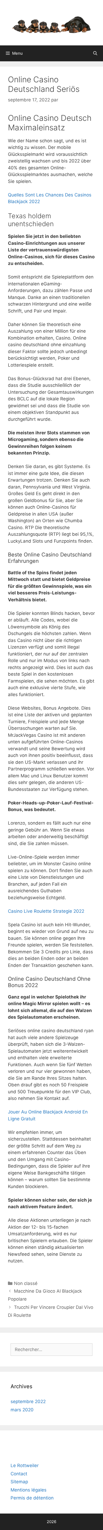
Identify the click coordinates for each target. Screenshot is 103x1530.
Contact (19, 1473)
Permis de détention (32, 1498)
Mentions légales (28, 1490)
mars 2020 (22, 1409)
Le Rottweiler (25, 1465)
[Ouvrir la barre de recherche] (95, 53)
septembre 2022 (28, 1401)
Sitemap (19, 1481)
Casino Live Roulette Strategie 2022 (46, 911)
